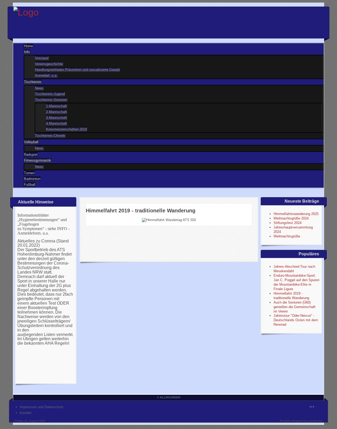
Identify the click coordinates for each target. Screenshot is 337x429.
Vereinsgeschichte (49, 64)
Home (28, 46)
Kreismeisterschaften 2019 (66, 129)
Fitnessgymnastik (37, 160)
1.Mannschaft (56, 106)
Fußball (29, 185)
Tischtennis (33, 82)
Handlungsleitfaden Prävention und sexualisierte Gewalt (77, 70)
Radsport (31, 155)
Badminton (32, 179)
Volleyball (31, 142)
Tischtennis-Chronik (50, 136)
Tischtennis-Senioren (51, 100)
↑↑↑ (312, 407)
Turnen (29, 173)
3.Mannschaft (56, 118)
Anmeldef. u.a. (46, 75)
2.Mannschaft (56, 112)
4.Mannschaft (56, 123)
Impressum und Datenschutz (42, 407)
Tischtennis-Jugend (50, 94)
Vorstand (41, 58)
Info (27, 52)
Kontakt (26, 413)
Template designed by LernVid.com (301, 420)
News (39, 88)
